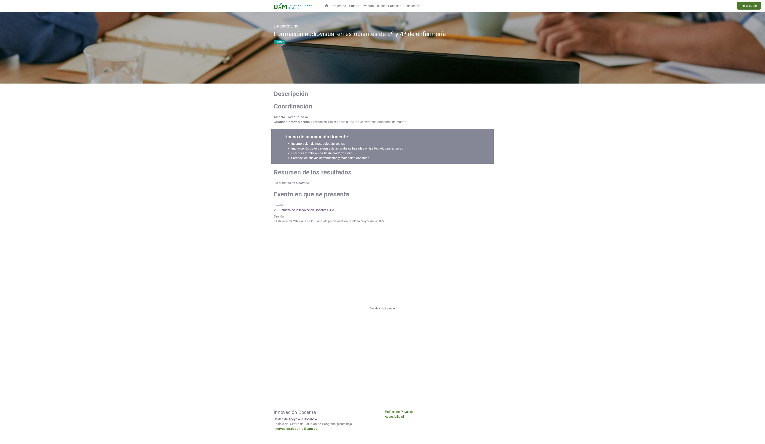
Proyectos (339, 6)
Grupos (354, 6)
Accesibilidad (394, 416)
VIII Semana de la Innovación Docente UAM (304, 210)
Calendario (411, 6)
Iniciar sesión (749, 6)
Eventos (368, 6)
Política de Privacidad (400, 412)
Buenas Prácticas (389, 6)
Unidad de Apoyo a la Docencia (295, 419)
